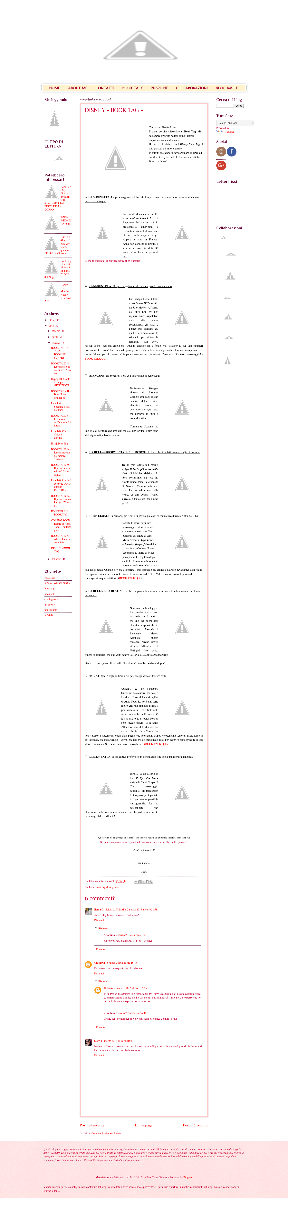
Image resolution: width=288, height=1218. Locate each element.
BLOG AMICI (226, 87)
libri (116, 887)
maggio (56, 331)
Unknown (100, 963)
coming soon (51, 599)
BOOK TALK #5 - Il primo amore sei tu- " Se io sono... (61, 469)
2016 (52, 325)
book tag (100, 887)
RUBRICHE (159, 87)
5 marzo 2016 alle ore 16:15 (131, 988)
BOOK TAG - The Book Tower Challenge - (61, 394)
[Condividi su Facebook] (147, 882)
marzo (55, 343)
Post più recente (92, 1125)
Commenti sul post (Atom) (106, 1133)
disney (109, 887)
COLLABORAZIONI (192, 87)
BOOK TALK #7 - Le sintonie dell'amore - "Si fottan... (61, 420)
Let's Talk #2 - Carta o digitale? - (58, 434)
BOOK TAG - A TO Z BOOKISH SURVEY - (60, 352)
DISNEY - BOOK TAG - (61, 549)
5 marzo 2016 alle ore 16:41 (131, 1013)
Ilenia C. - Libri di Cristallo (110, 909)
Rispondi (99, 920)
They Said (49, 578)
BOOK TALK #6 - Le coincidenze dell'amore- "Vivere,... (61, 454)
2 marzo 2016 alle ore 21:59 (131, 935)
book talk (49, 594)
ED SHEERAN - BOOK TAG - (60, 512)
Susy (97, 1041)
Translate (229, 131)
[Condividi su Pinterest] (151, 882)
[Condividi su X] (143, 882)
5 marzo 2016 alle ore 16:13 (122, 962)
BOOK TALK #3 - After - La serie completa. (61, 539)
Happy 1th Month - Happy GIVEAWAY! (60, 382)
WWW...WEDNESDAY (57, 583)
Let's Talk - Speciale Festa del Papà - (60, 406)
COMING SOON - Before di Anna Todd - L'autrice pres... (61, 525)
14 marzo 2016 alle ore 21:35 (117, 1041)
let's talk (48, 615)
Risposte (103, 928)
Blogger (187, 1177)
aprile (55, 337)
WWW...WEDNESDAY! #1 (66, 220)
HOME (54, 87)
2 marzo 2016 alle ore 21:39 (142, 909)
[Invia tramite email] (136, 882)
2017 (52, 320)
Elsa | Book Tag (59, 443)
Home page (144, 1125)
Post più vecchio (195, 1125)
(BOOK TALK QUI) (156, 744)
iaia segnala (50, 610)
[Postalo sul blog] (140, 882)
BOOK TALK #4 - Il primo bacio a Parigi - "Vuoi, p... (61, 500)
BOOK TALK (132, 87)
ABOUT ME (77, 87)
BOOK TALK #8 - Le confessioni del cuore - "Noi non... (61, 368)
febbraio (57, 559)
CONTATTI (104, 87)
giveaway (49, 604)
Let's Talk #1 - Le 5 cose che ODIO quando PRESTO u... (61, 485)
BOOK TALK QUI (96, 358)
